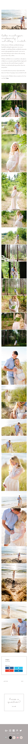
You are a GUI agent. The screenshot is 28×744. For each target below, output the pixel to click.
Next (22, 681)
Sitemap (17, 733)
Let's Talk (14, 706)
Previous (6, 681)
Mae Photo (4, 3)
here (8, 78)
